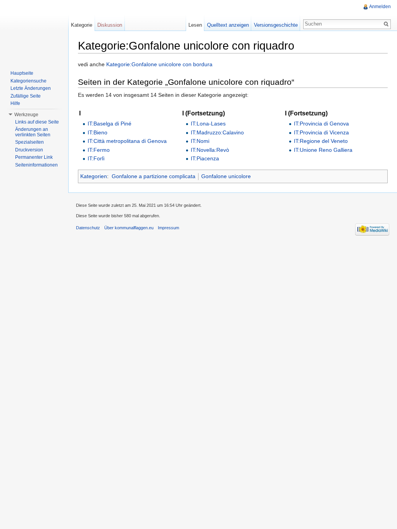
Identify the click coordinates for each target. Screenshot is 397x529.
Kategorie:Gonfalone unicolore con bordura (159, 64)
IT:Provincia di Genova (321, 123)
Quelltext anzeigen (228, 25)
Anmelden (380, 6)
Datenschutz (88, 227)
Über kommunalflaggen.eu (129, 227)
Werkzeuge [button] (26, 114)
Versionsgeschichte (276, 25)
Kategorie (81, 25)
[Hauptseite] (34, 31)
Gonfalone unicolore (226, 176)
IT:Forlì (96, 158)
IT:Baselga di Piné (109, 123)
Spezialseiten (29, 142)
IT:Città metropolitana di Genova (127, 141)
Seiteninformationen (36, 165)
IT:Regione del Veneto (321, 141)
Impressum (168, 227)
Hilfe (15, 103)
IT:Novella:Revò (210, 150)
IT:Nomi (200, 141)
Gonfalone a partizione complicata (153, 176)
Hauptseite (21, 73)
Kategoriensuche (28, 81)
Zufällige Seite (25, 96)
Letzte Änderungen (30, 88)
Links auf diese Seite (37, 122)
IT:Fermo (99, 150)
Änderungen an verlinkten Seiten (32, 132)
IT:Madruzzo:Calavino (217, 132)
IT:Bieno (97, 132)
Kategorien (93, 176)
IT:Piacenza (205, 158)
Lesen (195, 25)
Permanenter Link (34, 157)
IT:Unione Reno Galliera (323, 150)
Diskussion (109, 25)
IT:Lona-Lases (208, 123)
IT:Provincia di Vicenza (321, 132)
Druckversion (29, 150)
